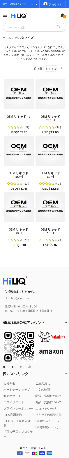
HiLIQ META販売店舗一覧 (18, 423)
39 (58, 127)
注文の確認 (42, 389)
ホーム (7, 37)
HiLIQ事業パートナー (49, 427)
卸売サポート (12, 396)
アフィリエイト (13, 402)
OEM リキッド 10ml (50, 231)
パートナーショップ (16, 389)
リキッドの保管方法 (48, 414)
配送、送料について (48, 396)
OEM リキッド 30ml (18, 231)
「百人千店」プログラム (18, 434)
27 (26, 240)
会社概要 (9, 383)
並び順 (37, 68)
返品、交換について (48, 402)
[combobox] (28, 27)
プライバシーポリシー (18, 408)
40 (26, 183)
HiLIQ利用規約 (12, 414)
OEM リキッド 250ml (50, 118)
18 (26, 127)
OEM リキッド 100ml (18, 175)
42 (58, 183)
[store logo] (19, 15)
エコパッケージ (45, 408)
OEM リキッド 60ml (50, 175)
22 (58, 240)
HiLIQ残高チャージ (16, 4)
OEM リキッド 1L (18, 117)
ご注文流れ (42, 383)
